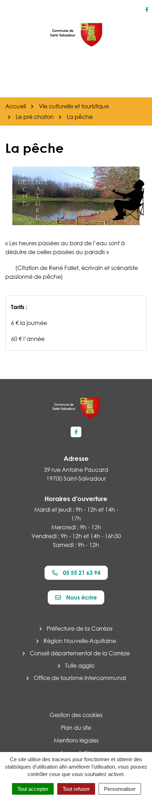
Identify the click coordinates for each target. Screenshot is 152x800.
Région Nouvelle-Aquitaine (79, 640)
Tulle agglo (79, 665)
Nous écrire (81, 597)
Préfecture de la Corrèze (79, 628)
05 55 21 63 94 (81, 572)
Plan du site (76, 727)
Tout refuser (76, 789)
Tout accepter (32, 789)
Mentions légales (76, 740)
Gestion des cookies (76, 714)
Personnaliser (120, 789)
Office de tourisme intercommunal (80, 677)
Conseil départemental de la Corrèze (80, 653)
